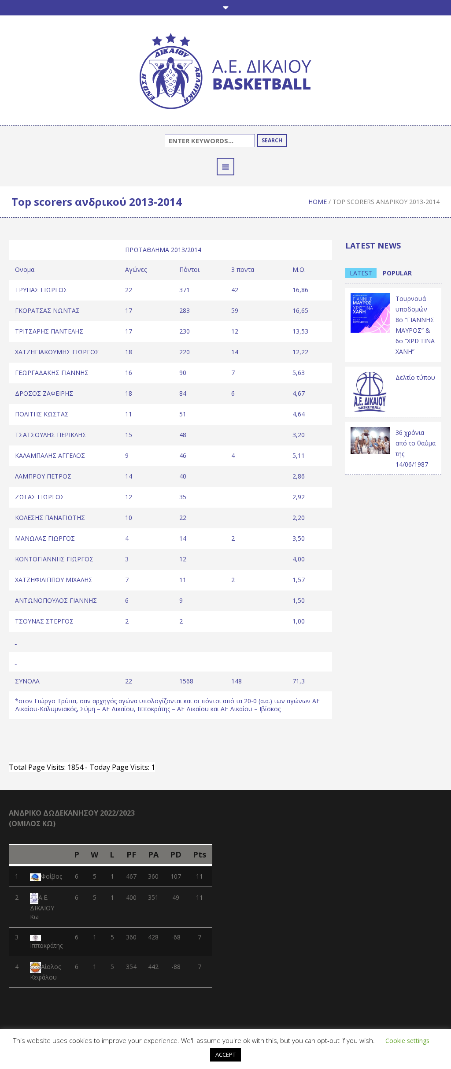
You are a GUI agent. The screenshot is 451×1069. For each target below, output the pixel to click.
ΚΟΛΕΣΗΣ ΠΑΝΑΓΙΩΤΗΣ (50, 517)
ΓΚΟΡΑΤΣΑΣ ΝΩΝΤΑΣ (47, 310)
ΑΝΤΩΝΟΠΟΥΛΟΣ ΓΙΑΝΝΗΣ (56, 600)
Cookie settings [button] (407, 1040)
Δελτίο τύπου (415, 377)
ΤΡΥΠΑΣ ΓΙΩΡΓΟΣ (41, 290)
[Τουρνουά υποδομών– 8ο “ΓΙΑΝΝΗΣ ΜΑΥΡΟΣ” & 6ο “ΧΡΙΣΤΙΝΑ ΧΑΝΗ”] (370, 312)
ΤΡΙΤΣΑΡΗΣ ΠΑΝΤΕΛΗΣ (49, 331)
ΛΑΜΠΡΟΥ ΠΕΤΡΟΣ (43, 476)
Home (317, 201)
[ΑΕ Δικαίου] (225, 72)
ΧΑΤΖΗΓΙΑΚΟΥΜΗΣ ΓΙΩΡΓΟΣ (57, 352)
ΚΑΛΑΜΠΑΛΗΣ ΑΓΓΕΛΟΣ (50, 455)
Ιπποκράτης (46, 945)
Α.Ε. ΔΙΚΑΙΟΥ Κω (42, 907)
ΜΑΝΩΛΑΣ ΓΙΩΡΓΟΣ (45, 538)
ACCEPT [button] (225, 1054)
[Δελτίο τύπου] (370, 391)
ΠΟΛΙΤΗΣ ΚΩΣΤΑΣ (42, 414)
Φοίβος (51, 876)
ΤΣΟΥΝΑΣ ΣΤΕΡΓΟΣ (44, 621)
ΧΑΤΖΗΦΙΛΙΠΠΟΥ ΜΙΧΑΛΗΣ (53, 579)
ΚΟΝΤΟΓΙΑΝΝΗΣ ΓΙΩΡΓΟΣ (54, 559)
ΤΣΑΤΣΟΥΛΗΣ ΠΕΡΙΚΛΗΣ (50, 435)
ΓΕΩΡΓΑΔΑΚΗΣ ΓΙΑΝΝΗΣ (52, 372)
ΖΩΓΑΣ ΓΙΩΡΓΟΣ (39, 497)
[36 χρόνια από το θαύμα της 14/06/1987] (370, 439)
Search (272, 140)
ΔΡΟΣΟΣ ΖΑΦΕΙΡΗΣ (44, 393)
